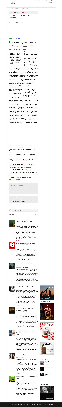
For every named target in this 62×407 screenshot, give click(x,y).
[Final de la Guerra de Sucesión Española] (23, 29)
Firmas (11, 6)
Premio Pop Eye (51, 404)
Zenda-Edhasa (43, 6)
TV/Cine (37, 6)
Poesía (15, 6)
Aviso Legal (25, 404)
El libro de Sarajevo (47, 373)
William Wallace (12, 149)
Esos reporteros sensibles (48, 367)
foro (13, 197)
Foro (47, 6)
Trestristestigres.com (21, 404)
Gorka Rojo (23, 222)
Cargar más (23, 400)
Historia (19, 6)
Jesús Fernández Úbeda (25, 244)
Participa (37, 404)
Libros (24, 6)
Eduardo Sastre (24, 311)
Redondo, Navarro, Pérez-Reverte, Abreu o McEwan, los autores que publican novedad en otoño (26, 332)
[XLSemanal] (50, 2)
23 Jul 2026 (45, 375)
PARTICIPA (43, 0)
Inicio (9, 8)
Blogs (33, 6)
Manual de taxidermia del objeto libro (24, 221)
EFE (22, 336)
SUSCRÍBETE (40, 0)
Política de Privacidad (30, 404)
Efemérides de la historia (17, 8)
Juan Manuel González (25, 267)
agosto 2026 (43, 380)
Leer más (17, 240)
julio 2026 (42, 381)
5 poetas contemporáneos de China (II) (24, 286)
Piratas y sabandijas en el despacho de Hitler (25, 243)
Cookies (34, 404)
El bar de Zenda (46, 374)
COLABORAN (36, 0)
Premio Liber (46, 404)
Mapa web (40, 404)
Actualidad (29, 6)
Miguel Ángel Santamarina (17, 18)
